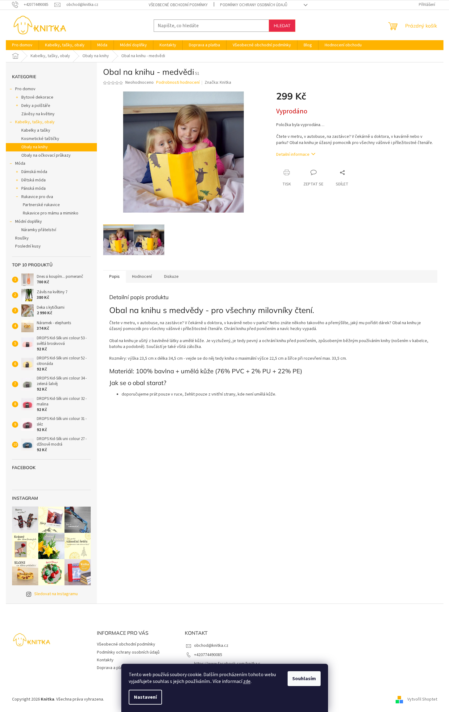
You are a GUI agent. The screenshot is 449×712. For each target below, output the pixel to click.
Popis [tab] (114, 276)
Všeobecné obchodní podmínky (178, 5)
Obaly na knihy (34, 147)
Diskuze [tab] (171, 276)
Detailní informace (293, 154)
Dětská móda (33, 180)
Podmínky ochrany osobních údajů (253, 5)
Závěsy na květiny (38, 114)
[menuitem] (22, 45)
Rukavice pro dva (37, 197)
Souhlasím (304, 678)
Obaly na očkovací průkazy (46, 155)
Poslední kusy (28, 246)
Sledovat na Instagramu (56, 594)
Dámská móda (34, 172)
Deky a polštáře (35, 106)
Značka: (218, 82)
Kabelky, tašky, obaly (35, 122)
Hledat (282, 25)
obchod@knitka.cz (211, 645)
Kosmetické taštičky (40, 139)
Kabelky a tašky (35, 130)
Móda (20, 163)
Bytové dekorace (37, 97)
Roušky (22, 238)
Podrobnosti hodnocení (178, 83)
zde (247, 681)
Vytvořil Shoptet (422, 699)
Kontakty (105, 660)
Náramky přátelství (38, 230)
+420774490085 (208, 655)
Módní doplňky (28, 221)
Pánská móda (33, 188)
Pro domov (25, 89)
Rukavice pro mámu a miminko (50, 213)
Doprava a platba (112, 668)
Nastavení (145, 697)
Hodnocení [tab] (142, 276)
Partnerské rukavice (41, 205)
